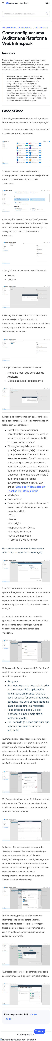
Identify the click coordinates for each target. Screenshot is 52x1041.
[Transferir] (21, 537)
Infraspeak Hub (25, 27)
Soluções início (9, 27)
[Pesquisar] (46, 13)
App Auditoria (42, 27)
